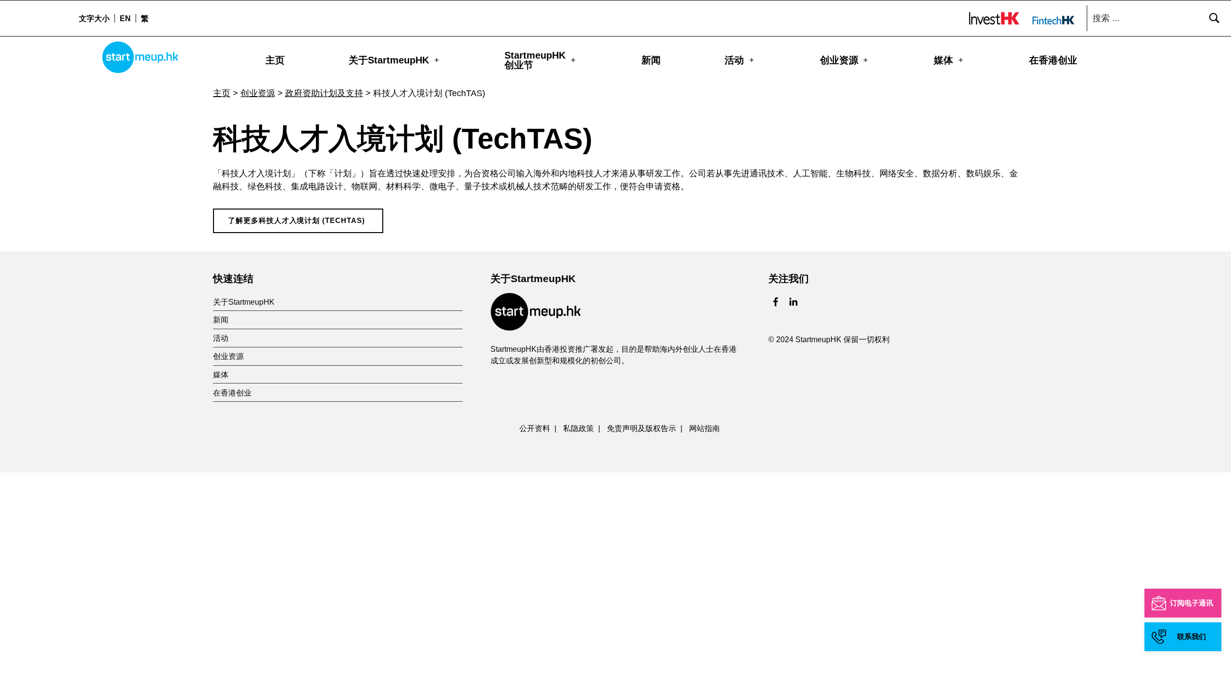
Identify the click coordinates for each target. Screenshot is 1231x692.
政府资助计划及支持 (324, 93)
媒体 (943, 60)
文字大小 (94, 18)
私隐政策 (578, 428)
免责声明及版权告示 (641, 428)
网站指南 (704, 428)
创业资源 (839, 60)
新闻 (651, 60)
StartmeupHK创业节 (534, 60)
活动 (734, 60)
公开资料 (534, 428)
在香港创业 (1053, 60)
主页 (275, 60)
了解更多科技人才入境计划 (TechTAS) (296, 220)
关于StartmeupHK (389, 60)
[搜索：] (1156, 18)
